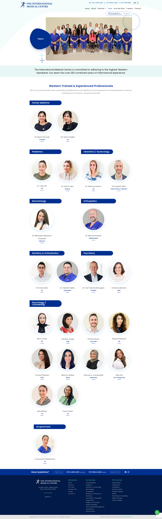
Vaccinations (90, 509)
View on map (48, 493)
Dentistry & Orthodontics (93, 494)
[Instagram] (138, 3)
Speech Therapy (117, 498)
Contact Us (71, 494)
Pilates (114, 494)
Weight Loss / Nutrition (93, 502)
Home (87, 8)
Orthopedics (89, 491)
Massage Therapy (117, 491)
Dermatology (90, 489)
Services (101, 8)
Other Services (90, 511)
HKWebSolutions (127, 517)
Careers (129, 8)
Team (110, 8)
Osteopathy (116, 487)
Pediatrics (89, 485)
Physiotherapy (116, 483)
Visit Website (126, 13)
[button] (102, 8)
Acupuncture (90, 500)
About (93, 8)
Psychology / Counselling (93, 498)
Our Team (71, 487)
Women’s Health (117, 489)
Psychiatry (89, 496)
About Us (71, 485)
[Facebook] (135, 3)
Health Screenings (91, 505)
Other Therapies (117, 500)
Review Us (48, 497)
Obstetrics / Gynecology (93, 487)
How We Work (119, 8)
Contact (137, 8)
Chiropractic (116, 485)
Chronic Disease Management (95, 507)
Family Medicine (91, 483)
